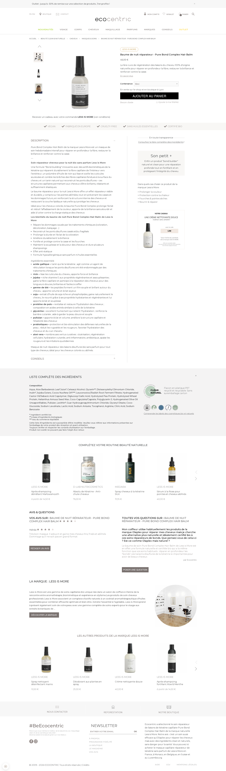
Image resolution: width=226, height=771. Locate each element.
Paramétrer (16, 758)
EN (34, 14)
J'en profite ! (103, 4)
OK (135, 731)
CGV (168, 764)
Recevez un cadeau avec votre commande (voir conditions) (71, 117)
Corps (78, 29)
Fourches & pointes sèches (153, 198)
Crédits (85, 765)
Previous (39, 46)
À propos (94, 738)
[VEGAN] (154, 407)
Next (39, 100)
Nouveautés (45, 29)
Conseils (167, 29)
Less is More (129, 49)
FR (30, 14)
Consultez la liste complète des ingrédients (160, 142)
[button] (5, 766)
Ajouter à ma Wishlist (168, 102)
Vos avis (93, 752)
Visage (64, 29)
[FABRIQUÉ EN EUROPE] (161, 407)
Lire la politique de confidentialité (17, 747)
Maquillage (113, 29)
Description (40, 140)
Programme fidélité (100, 742)
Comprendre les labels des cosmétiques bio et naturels (169, 413)
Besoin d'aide (126, 102)
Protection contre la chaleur (154, 195)
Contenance (126, 83)
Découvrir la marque (44, 614)
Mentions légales (187, 764)
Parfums (132, 29)
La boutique (95, 745)
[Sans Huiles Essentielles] (168, 407)
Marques (149, 29)
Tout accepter (44, 758)
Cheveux (93, 29)
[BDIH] (147, 407)
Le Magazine (96, 748)
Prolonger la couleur (150, 192)
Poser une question (135, 569)
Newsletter (100, 725)
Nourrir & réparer (148, 202)
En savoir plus (126, 76)
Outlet (183, 29)
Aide (157, 764)
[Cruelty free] (175, 407)
